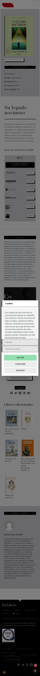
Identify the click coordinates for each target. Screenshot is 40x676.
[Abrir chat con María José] (35, 671)
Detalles (8, 342)
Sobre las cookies (12, 349)
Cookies (9, 303)
